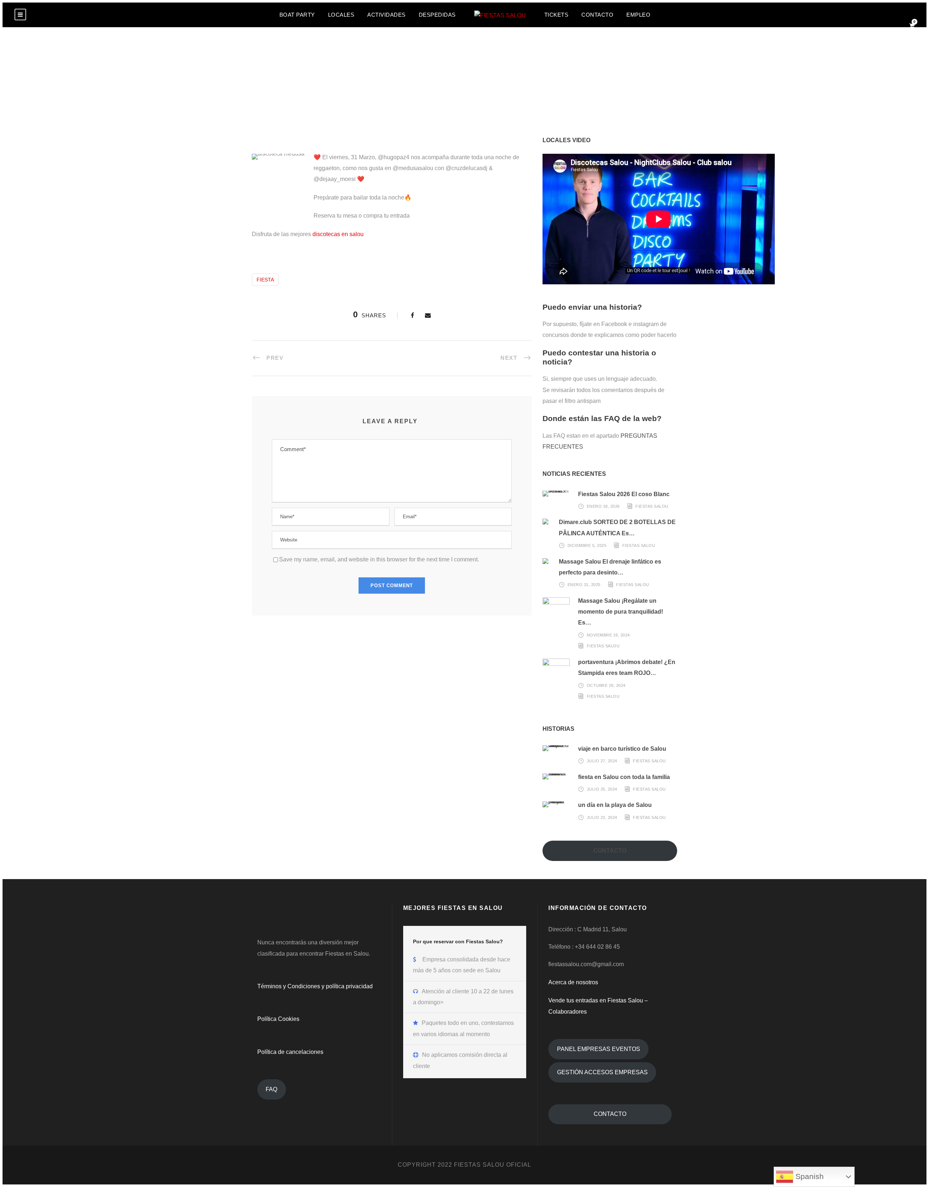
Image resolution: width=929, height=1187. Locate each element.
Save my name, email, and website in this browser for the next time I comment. (379, 559)
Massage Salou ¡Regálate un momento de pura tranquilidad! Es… (620, 612)
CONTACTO (597, 15)
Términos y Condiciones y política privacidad (315, 986)
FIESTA (265, 280)
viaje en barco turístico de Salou (622, 749)
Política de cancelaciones (290, 1052)
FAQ (271, 1089)
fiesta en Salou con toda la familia (624, 777)
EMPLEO (638, 15)
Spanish (808, 1176)
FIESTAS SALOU (651, 506)
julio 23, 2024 (602, 817)
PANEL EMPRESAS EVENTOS (598, 1049)
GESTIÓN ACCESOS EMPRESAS (602, 1072)
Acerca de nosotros (573, 982)
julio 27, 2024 (602, 761)
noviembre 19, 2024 (608, 635)
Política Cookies (278, 1019)
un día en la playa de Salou (615, 805)
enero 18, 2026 (603, 506)
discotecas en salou (338, 234)
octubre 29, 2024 (606, 685)
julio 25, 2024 (602, 789)
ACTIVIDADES (386, 15)
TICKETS (556, 15)
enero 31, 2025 (584, 584)
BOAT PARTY (297, 15)
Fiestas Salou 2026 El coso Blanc (624, 494)
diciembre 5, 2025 (587, 545)
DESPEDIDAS (437, 15)
